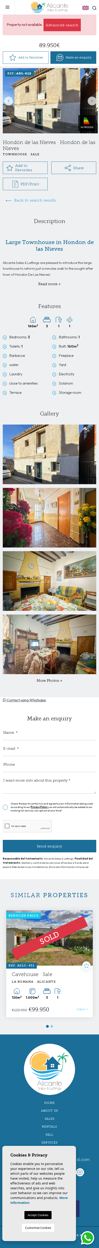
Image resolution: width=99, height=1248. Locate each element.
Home (49, 1102)
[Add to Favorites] (86, 965)
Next (92, 101)
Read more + (49, 284)
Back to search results (34, 200)
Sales (50, 1118)
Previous (8, 101)
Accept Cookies (38, 1215)
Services (49, 1142)
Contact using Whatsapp (26, 700)
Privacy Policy (39, 807)
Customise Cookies (38, 1228)
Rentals (49, 1126)
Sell (49, 1134)
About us (49, 1110)
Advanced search (62, 25)
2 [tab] (52, 1026)
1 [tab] (47, 1026)
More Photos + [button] (49, 680)
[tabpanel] (49, 963)
